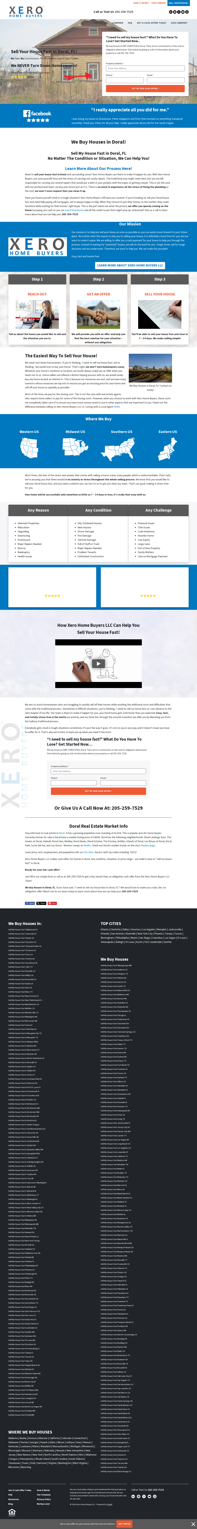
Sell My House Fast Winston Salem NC (24, 1373)
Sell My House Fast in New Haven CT (24, 1049)
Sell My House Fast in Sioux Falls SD (23, 1137)
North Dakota (69, 1455)
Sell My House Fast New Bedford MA (116, 1243)
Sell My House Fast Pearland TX (114, 1301)
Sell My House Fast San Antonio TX (23, 1302)
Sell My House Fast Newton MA (114, 1255)
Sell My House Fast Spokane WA (22, 1336)
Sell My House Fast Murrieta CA (114, 1235)
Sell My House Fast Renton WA (114, 1347)
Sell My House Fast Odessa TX (114, 1268)
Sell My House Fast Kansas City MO (116, 1131)
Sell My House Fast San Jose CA (22, 1315)
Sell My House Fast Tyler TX (20, 966)
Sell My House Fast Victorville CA (22, 979)
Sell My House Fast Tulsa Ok (20, 1361)
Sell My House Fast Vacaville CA (21, 971)
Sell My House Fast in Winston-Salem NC (25, 1211)
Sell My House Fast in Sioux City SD (23, 1132)
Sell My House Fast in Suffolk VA (21, 1166)
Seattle (167, 942)
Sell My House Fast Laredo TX (113, 1135)
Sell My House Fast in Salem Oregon (23, 1124)
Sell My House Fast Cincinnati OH (115, 1023)
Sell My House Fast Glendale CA (114, 1089)
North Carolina (52, 1455)
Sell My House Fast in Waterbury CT (23, 1195)
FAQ (130, 22)
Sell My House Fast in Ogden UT (22, 1066)
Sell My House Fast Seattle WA (21, 1332)
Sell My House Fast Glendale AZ (114, 1085)
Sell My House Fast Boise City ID (22, 1381)
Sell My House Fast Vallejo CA (20, 975)
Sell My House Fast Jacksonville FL (116, 1123)
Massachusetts (60, 1446)
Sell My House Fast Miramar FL (114, 1206)
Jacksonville (174, 929)
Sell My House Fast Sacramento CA (23, 1298)
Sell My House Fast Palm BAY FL (114, 1284)
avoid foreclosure (74, 210)
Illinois (60, 1442)
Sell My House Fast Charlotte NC (114, 1006)
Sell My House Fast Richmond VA (22, 1290)
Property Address (115, 63)
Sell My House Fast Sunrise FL (113, 1454)
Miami (134, 938)
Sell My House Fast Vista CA (20, 987)
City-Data (88, 852)
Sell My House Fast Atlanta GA (113, 977)
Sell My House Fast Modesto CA (114, 1218)
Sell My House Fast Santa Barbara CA (116, 1405)
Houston (135, 929)
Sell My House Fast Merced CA (114, 1185)
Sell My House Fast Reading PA (114, 1338)
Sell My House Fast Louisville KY (114, 1152)
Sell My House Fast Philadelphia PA (23, 1265)
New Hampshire (75, 1450)
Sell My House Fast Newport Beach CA (117, 1247)
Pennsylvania (27, 1459)
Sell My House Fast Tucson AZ (21, 1356)
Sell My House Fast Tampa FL (20, 1352)
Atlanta (104, 929)
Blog (10, 1504)
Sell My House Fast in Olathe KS (21, 1070)
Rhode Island (42, 1459)
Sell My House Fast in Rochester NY (23, 1116)
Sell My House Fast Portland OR (114, 1326)
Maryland (46, 1446)
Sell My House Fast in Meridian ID (22, 1029)
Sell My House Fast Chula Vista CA (115, 1019)
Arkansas (42, 1438)
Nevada (60, 1450)
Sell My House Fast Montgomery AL (116, 1222)
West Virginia (80, 1463)
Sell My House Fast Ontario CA (114, 1272)
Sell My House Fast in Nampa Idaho (23, 1041)
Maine (35, 1446)
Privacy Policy (44, 1499)
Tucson (178, 933)
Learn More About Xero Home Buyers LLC (130, 265)
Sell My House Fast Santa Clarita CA (23, 1323)
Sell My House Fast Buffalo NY (21, 1385)
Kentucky (13, 1446)
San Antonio (117, 933)
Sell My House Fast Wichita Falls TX (23, 1012)
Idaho (52, 1442)
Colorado (66, 1438)
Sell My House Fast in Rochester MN (23, 1112)
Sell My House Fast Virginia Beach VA (24, 1365)
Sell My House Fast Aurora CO (113, 982)
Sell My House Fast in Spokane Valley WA (25, 1149)
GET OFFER (124, 1524)
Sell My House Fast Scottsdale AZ (22, 1327)
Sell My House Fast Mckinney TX (114, 1177)
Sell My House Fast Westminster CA (23, 1004)
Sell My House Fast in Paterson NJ (22, 1083)
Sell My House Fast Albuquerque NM (116, 965)
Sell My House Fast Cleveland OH (115, 1027)
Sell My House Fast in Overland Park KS (25, 1078)
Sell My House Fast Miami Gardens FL (117, 1197)
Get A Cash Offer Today (151, 22)
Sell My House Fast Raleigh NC (21, 1282)
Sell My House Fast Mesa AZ (113, 1189)
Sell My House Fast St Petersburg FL (24, 1348)
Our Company (158, 3)
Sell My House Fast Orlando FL (21, 1261)
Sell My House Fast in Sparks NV (22, 1145)
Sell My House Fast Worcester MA (22, 1020)
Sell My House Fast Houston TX (114, 1106)
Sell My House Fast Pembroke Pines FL (117, 1305)
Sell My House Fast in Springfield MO (24, 1153)
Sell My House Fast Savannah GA (114, 1425)
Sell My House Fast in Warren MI (21, 1186)
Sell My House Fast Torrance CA (22, 950)
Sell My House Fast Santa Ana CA (22, 1319)
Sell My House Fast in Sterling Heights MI (25, 1161)
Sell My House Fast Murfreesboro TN (117, 1230)
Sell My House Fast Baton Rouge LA (116, 1471)
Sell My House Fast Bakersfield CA (115, 990)
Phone (109, 75)
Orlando (105, 933)
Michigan (75, 1446)
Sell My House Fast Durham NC (114, 1056)
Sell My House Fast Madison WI (114, 1160)
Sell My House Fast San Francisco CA (24, 1311)
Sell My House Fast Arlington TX (114, 973)
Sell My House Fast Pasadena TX (114, 1297)
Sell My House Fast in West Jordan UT (24, 1203)
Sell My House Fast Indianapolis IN (115, 1110)
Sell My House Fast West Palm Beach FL (25, 1000)
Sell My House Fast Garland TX (114, 1077)
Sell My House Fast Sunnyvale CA (115, 1450)
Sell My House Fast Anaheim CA (114, 969)
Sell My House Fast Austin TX (113, 986)
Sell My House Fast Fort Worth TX (115, 1065)
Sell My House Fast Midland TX (114, 1201)
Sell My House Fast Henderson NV (22, 1394)
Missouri (26, 1450)
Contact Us (100, 22)
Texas (25, 1463)
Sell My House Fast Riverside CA (22, 1294)
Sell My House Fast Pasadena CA (114, 1293)
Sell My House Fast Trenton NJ (21, 958)
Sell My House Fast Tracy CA (20, 954)
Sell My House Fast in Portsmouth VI (23, 1091)
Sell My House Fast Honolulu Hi (114, 1102)
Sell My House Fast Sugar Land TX (115, 1446)
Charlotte (115, 929)
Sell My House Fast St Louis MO (21, 1340)
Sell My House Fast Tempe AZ (21, 937)
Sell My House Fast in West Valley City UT (26, 1207)
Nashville (131, 933)
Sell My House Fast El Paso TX (113, 1060)
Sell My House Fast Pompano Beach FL (117, 1322)
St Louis (181, 938)
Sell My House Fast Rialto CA (113, 1351)
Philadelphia (122, 938)
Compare (117, 22)
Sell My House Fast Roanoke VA (114, 1359)
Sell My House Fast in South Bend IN (23, 1141)
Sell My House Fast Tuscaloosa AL (23, 962)
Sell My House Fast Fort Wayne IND (23, 1390)
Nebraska (49, 1450)
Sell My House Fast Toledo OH (114, 1467)
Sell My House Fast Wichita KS (21, 1369)
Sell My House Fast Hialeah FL (113, 1098)
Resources (13, 1499)
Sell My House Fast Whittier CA (21, 1008)
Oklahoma (90, 1455)
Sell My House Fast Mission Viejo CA (116, 1210)
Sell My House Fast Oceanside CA (115, 1264)
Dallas (125, 929)
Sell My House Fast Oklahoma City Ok (24, 1253)
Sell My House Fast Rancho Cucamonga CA (119, 1334)
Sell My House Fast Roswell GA (114, 1367)
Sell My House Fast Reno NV (20, 1286)
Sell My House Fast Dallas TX (113, 1044)
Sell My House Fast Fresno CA (113, 1073)
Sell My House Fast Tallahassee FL (23, 929)
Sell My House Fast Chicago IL (113, 1015)
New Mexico (23, 1455)
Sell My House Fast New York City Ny (24, 1240)
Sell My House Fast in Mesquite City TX (25, 1033)
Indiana (70, 1442)
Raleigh (120, 942)
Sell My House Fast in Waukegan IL (23, 1199)
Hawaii (43, 1442)
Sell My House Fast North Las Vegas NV (25, 1406)
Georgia (34, 1442)
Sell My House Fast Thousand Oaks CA (24, 946)
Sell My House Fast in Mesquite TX (23, 1037)
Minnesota (88, 1446)
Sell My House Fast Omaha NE (21, 1257)
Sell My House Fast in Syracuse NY (23, 1170)
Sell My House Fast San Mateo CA (115, 1396)
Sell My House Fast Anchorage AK (22, 1377)
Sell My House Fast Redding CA (114, 1343)
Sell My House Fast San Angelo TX (115, 1380)
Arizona (32, 1438)
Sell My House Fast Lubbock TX (114, 1156)
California (54, 1438)
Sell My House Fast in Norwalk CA (22, 1062)
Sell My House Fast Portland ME (21, 1410)
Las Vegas (170, 938)
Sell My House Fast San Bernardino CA (117, 1384)
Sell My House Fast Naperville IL (114, 1239)
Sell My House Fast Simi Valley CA (115, 1434)
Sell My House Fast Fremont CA (114, 1069)
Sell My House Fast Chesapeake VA (116, 1011)
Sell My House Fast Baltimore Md (115, 994)
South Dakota (76, 1459)
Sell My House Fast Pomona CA (114, 1318)
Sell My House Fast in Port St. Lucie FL (24, 1087)
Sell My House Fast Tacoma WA (114, 1463)
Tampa (168, 933)
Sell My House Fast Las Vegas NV (115, 1139)
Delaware (13, 1442)
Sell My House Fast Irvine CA (113, 1114)
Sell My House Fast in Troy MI (20, 1178)
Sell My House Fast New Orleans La (23, 1236)
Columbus (157, 938)
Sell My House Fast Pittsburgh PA (22, 1273)
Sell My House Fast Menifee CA (114, 1181)
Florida (24, 1442)
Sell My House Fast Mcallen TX (114, 1172)
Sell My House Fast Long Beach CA (115, 1143)
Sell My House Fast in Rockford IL (22, 1120)
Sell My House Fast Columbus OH (115, 1036)
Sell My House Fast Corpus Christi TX (116, 1040)
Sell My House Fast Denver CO (114, 1048)
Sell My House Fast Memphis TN (114, 1164)
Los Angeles (148, 929)
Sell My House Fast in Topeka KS (22, 1174)
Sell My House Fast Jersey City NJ (115, 1127)
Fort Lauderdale (153, 942)
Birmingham (107, 938)
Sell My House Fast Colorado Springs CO (118, 1031)
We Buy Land (43, 1504)
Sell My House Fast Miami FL (113, 1168)
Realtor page (148, 845)
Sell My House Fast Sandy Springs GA (117, 1401)
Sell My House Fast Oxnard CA (113, 1280)
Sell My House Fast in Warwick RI (22, 1191)
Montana (37, 1450)
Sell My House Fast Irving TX (113, 1119)
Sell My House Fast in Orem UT (21, 1074)
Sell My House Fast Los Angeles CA (116, 1147)
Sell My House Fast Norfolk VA (21, 1244)
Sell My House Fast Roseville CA (114, 1363)
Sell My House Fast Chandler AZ (114, 1002)
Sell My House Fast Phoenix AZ (21, 1269)
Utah (32, 1463)
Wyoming (26, 1467)
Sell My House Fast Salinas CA (113, 1371)
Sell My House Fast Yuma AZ (20, 1025)
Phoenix (158, 933)
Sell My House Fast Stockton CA (22, 1344)
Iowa (78, 1442)
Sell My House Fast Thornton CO (22, 942)
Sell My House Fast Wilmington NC (22, 1016)
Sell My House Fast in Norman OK (22, 1054)
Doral (62, 833)
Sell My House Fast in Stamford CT (23, 1157)
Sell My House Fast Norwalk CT (114, 1260)
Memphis (162, 929)
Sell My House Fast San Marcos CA (115, 1392)
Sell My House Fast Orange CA (114, 1276)
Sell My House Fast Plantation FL (114, 1313)
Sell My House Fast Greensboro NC (116, 1094)
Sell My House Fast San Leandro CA (116, 1388)
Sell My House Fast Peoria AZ (113, 1309)
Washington (64, 1463)
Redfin (87, 845)
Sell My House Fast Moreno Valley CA (116, 1226)
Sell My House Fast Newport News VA (117, 1251)
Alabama (13, 1438)
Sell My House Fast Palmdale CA (114, 1288)
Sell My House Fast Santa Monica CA (116, 1417)
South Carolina (59, 1459)
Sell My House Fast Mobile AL (113, 1214)
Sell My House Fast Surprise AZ (114, 1459)
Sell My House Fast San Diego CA (22, 1307)
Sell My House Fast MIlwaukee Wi (22, 1220)
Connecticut (79, 1438)
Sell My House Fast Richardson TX (115, 1355)
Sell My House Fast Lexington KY (22, 1398)
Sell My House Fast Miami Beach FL (116, 1193)
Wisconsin (13, 1467)
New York (37, 1455)
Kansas (87, 1442)
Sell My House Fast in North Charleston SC (26, 1058)
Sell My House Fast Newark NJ (21, 1232)
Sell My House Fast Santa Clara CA (115, 1409)
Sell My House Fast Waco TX (20, 991)
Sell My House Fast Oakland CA (21, 1249)
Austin (139, 942)
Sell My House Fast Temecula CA (22, 933)
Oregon (14, 1459)
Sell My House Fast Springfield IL (115, 1442)
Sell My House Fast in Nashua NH (22, 1045)
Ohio (81, 1455)
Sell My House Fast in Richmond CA (23, 1103)
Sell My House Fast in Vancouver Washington (27, 1182)
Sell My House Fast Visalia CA (20, 983)
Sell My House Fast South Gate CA (115, 1438)
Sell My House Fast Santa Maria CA (115, 1413)
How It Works (141, 3)
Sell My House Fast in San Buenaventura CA (26, 1128)
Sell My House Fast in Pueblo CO (22, 1099)
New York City (144, 933)
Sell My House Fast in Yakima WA (22, 1215)
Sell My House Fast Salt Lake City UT (116, 1376)
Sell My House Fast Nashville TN (22, 1228)
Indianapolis (107, 942)
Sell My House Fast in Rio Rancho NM (24, 1108)
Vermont (42, 1463)
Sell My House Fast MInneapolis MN (23, 1224)
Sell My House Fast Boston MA (114, 998)
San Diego (144, 938)
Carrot (109, 1504)
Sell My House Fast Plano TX (20, 1278)
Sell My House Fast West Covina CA (23, 996)
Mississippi (14, 1450)
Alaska (22, 1438)
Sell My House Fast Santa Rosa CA (115, 1421)
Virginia (52, 1463)
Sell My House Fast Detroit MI (113, 1052)
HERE (117, 407)
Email (150, 75)
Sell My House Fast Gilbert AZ (113, 1081)
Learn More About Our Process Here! (98, 169)
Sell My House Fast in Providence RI (23, 1095)
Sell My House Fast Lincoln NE (21, 1402)
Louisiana (25, 1446)
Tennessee (14, 1463)
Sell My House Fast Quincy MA (113, 1330)
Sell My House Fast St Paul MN (21, 1415)
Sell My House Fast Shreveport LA (115, 1429)
